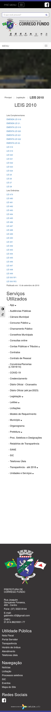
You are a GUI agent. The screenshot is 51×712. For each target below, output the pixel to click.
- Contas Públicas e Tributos (23, 346)
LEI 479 (10, 194)
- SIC (11, 455)
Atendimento (8, 651)
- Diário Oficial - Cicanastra (22, 384)
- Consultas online (17, 340)
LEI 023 (10, 166)
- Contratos (14, 352)
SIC (4, 679)
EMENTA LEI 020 (14, 131)
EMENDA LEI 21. (14, 123)
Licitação (6, 671)
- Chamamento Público (20, 328)
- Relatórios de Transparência (23, 443)
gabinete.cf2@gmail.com (17, 615)
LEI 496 (10, 261)
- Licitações (14, 408)
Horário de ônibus (11, 647)
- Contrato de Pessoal (19, 358)
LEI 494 (10, 253)
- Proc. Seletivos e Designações (25, 437)
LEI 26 (9, 178)
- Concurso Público (18, 322)
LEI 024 (10, 170)
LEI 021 (10, 158)
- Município (14, 419)
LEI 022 (10, 162)
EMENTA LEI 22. (13, 143)
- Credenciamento (17, 378)
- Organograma (16, 425)
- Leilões (13, 402)
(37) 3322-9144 (19, 608)
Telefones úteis (10, 655)
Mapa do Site (9, 687)
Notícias (6, 667)
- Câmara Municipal (18, 316)
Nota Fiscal (8, 635)
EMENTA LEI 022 (14, 139)
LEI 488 (10, 230)
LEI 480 (10, 198)
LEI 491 (10, 241)
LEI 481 (10, 202)
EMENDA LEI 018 (14, 119)
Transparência (9, 643)
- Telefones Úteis (17, 461)
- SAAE (12, 449)
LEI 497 (10, 265)
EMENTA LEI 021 (14, 135)
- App (11, 305)
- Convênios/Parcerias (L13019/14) (20, 365)
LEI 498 (10, 269)
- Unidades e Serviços (20, 473)
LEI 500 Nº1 (11, 277)
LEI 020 (10, 155)
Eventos (6, 683)
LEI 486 (10, 222)
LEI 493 (10, 249)
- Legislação (15, 396)
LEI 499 (10, 273)
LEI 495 (10, 257)
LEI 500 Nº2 (11, 281)
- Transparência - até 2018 (22, 467)
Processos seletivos (12, 675)
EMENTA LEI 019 (14, 127)
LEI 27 (9, 182)
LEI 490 (10, 238)
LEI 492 (10, 245)
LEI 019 (10, 151)
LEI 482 (10, 206)
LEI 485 (10, 218)
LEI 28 (9, 186)
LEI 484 (10, 214)
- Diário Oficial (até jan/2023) (23, 390)
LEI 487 (10, 226)
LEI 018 (10, 147)
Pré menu (10, 4)
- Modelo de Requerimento (22, 413)
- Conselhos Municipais (20, 334)
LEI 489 (10, 234)
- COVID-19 (14, 372)
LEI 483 (10, 210)
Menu (5, 45)
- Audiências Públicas (19, 310)
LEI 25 (9, 174)
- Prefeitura (14, 431)
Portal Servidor (10, 639)
